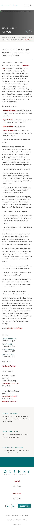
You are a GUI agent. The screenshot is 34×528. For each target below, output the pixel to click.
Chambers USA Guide (14, 328)
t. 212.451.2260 (6, 351)
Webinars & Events (9, 40)
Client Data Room (16, 515)
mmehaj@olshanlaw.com (10, 383)
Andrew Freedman (9, 339)
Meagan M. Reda (8, 349)
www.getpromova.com (9, 401)
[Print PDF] (26, 31)
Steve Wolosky (8, 354)
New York (17, 481)
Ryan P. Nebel (7, 344)
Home (7, 515)
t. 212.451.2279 (6, 346)
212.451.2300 (17, 486)
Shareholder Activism (9, 366)
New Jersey (17, 493)
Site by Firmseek (17, 524)
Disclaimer (25, 515)
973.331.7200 (17, 498)
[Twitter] (13, 506)
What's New (6, 37)
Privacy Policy (11, 520)
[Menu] (26, 5)
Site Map (18, 520)
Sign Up (29, 40)
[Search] (31, 5)
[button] (30, 31)
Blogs (20, 40)
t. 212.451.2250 (6, 341)
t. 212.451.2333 (6, 356)
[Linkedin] (7, 506)
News (14, 37)
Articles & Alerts (25, 37)
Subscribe (24, 506)
